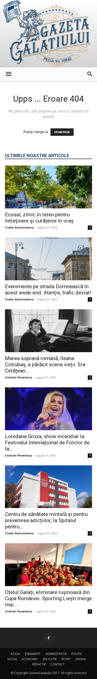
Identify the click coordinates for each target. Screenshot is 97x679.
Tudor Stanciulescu (19, 227)
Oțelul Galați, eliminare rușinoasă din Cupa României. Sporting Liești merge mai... (48, 598)
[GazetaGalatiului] (48, 33)
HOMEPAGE (62, 132)
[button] (8, 74)
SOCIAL (12, 659)
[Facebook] (48, 638)
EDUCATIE (50, 659)
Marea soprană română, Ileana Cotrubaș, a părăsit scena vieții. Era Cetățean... (45, 364)
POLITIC (76, 654)
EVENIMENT (33, 654)
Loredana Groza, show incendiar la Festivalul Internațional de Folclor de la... (47, 442)
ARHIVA (80, 659)
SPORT (66, 659)
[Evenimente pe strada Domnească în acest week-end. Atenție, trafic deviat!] (48, 258)
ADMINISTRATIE (56, 654)
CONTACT (57, 664)
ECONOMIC (30, 659)
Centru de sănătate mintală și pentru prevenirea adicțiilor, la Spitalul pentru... (46, 520)
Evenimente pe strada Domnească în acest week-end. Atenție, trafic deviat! (48, 289)
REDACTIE (39, 664)
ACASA (15, 654)
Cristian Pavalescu (18, 377)
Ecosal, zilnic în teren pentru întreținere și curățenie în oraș (39, 218)
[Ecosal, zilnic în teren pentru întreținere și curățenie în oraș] (48, 187)
